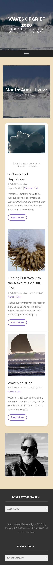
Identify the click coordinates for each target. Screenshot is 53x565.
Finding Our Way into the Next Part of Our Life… (24, 283)
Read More (17, 218)
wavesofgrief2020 (18, 184)
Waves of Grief (31, 188)
